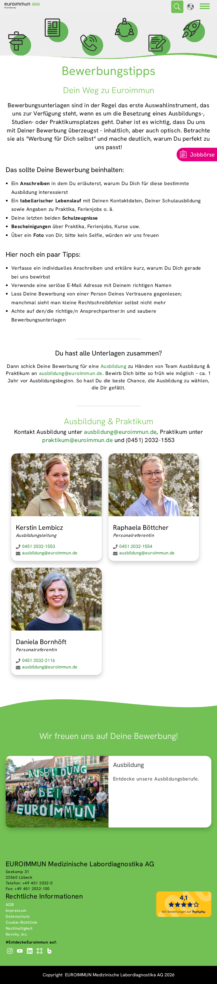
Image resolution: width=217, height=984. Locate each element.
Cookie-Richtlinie (22, 922)
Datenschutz (18, 916)
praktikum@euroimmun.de (77, 440)
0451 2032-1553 (38, 546)
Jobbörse (202, 154)
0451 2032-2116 (38, 660)
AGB (10, 904)
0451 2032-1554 (135, 546)
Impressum (16, 910)
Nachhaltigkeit (19, 928)
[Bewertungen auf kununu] (183, 915)
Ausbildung (113, 366)
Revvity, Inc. (17, 934)
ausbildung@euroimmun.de (71, 373)
